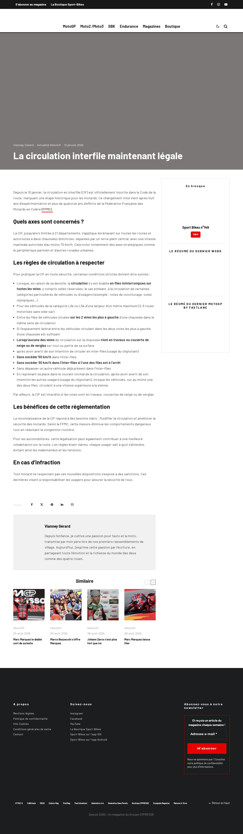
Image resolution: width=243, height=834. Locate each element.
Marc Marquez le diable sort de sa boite (27, 641)
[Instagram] (218, 4)
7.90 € (196, 234)
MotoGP (69, 26)
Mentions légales (23, 713)
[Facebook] (212, 4)
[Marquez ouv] (140, 604)
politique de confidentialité (208, 763)
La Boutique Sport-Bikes (67, 4)
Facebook (76, 718)
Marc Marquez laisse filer (137, 641)
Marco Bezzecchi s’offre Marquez (65, 641)
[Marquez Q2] (66, 604)
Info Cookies (21, 723)
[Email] (72, 504)
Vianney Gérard (23, 145)
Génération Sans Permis (118, 803)
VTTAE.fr (19, 803)
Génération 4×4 (97, 803)
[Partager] (32, 504)
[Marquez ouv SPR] (29, 604)
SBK (111, 26)
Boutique (172, 26)
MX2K (42, 803)
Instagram (76, 713)
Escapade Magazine (161, 803)
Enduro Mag (54, 803)
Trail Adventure (80, 803)
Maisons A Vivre (180, 803)
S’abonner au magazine (31, 4)
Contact (18, 734)
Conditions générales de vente (32, 729)
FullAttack (31, 803)
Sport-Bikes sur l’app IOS (86, 734)
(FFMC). (47, 209)
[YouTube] (226, 4)
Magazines (151, 26)
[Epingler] (52, 504)
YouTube (75, 723)
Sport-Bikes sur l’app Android (88, 739)
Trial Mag (66, 803)
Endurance (129, 26)
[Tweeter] (41, 504)
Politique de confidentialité (30, 718)
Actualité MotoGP (49, 145)
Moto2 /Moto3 (92, 26)
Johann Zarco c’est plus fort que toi (102, 641)
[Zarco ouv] (103, 604)
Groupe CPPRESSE (141, 814)
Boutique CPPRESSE (140, 803)
